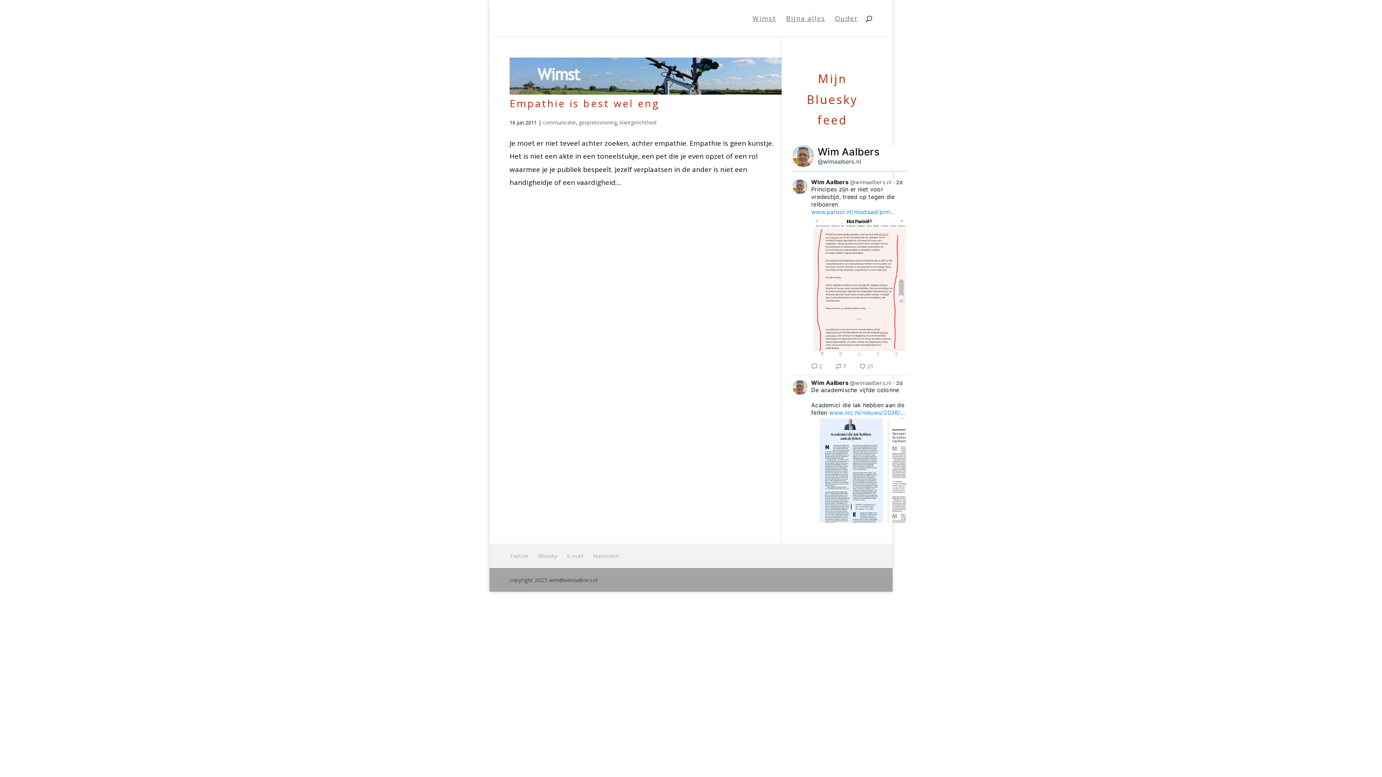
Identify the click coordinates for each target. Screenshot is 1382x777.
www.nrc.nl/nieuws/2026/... (867, 412)
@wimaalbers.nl (839, 161)
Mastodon (606, 556)
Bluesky (547, 556)
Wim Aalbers (849, 152)
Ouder (846, 19)
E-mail (575, 556)
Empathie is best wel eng (585, 103)
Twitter (519, 556)
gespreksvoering (598, 122)
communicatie (559, 122)
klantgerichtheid (638, 122)
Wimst (764, 19)
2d (899, 182)
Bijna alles (805, 19)
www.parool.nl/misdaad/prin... (853, 211)
